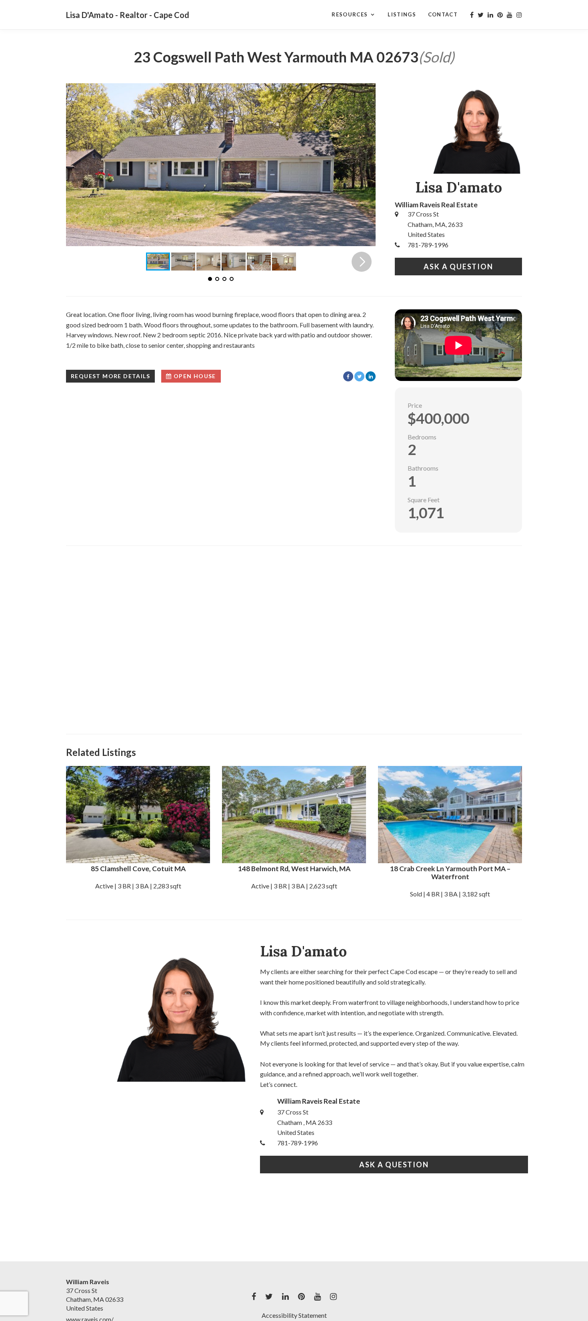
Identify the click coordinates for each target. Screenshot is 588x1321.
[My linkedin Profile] (490, 15)
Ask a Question (458, 266)
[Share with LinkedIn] (371, 376)
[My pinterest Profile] (500, 15)
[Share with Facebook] (348, 376)
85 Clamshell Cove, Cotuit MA (138, 868)
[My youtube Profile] (509, 15)
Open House (194, 376)
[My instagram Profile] (519, 15)
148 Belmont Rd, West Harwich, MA (294, 868)
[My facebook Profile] (472, 15)
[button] (362, 164)
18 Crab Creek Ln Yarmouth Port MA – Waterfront (450, 872)
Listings (402, 14)
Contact (443, 14)
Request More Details (110, 376)
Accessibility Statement (294, 1315)
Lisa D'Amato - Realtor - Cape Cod (127, 15)
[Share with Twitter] (359, 376)
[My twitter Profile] (481, 15)
